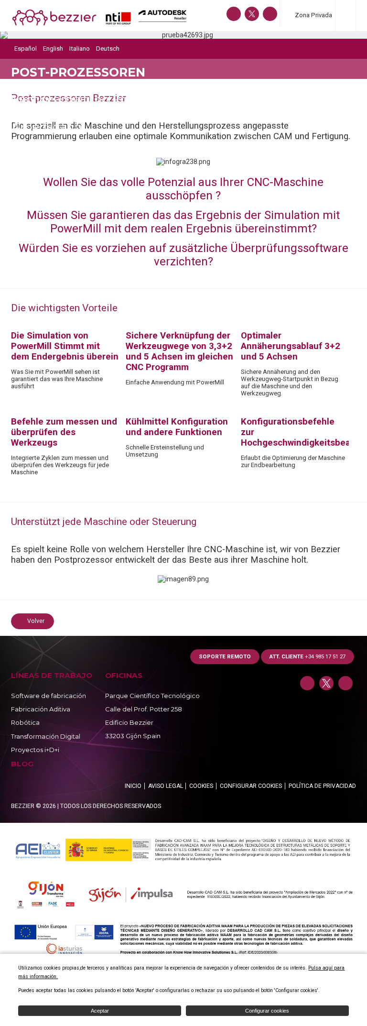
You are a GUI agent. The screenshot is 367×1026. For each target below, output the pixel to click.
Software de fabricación (48, 695)
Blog (22, 763)
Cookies (201, 786)
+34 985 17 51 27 (307, 656)
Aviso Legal (165, 786)
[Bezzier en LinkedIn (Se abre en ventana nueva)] (234, 14)
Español (25, 48)
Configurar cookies (251, 786)
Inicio (133, 786)
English (53, 48)
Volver (35, 621)
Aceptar (100, 1011)
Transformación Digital (45, 736)
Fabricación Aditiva (40, 709)
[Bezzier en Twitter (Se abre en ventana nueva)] (252, 14)
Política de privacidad (322, 786)
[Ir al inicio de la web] (71, 24)
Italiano (79, 48)
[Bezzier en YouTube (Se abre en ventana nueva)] (270, 14)
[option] (183, 35)
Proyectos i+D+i (35, 749)
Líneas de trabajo (51, 675)
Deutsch (107, 48)
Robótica (25, 722)
